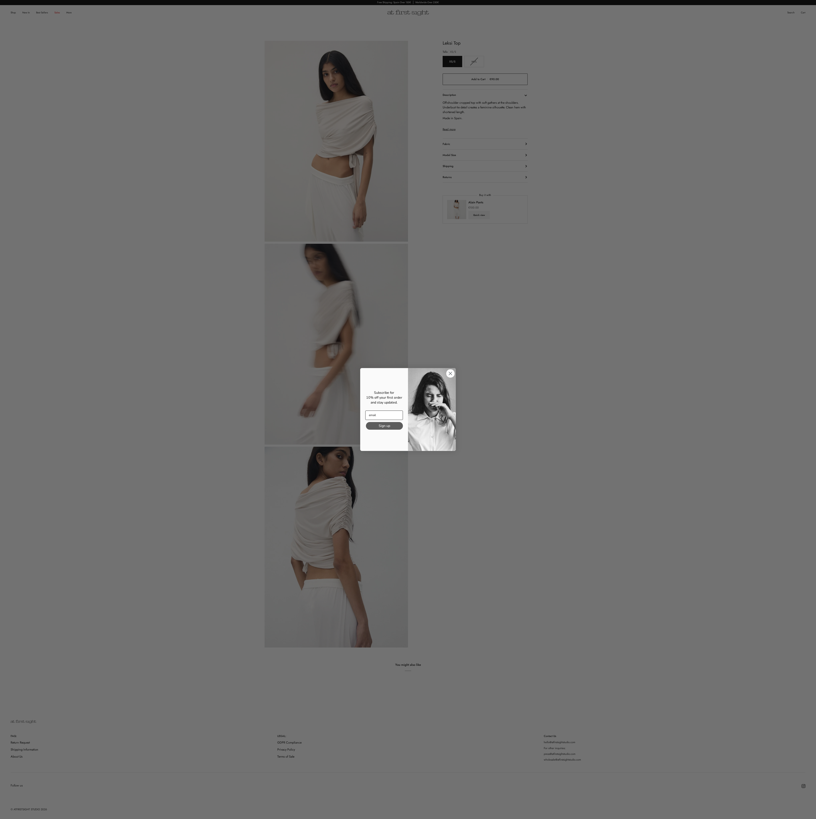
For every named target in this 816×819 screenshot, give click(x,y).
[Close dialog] (450, 373)
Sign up (384, 426)
